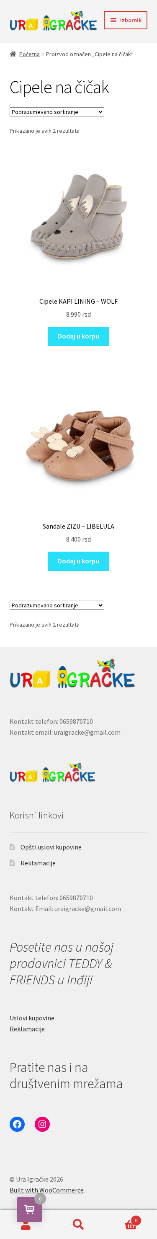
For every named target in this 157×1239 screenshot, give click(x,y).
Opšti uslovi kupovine (51, 847)
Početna (29, 54)
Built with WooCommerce (47, 1190)
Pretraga (78, 1225)
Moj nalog (26, 1225)
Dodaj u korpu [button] (78, 336)
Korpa (121, 1217)
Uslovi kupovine (32, 1018)
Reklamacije (38, 863)
